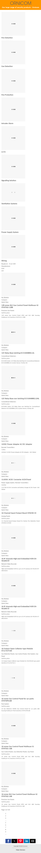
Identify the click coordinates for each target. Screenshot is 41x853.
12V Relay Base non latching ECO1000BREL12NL (20, 399)
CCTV (3, 152)
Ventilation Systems (9, 204)
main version (20, 850)
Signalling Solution (8, 181)
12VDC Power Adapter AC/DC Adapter (16, 444)
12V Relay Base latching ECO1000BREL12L (17, 353)
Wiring (4, 261)
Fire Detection (7, 38)
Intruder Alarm (7, 123)
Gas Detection (7, 66)
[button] (8, 841)
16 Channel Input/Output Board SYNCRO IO (18, 513)
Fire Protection (7, 95)
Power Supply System (9, 232)
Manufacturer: (5, 266)
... (5, 820)
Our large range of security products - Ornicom (20, 7)
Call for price (5, 313)
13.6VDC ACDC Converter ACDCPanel (16, 480)
